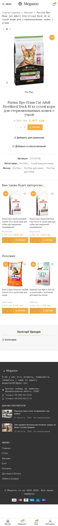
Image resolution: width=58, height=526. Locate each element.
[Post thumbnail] (7, 414)
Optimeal (33, 302)
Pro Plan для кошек (33, 168)
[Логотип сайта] (29, 4)
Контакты (6, 468)
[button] (15, 240)
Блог (4, 463)
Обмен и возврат (10, 479)
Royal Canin (7, 232)
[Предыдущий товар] (3, 29)
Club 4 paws (7, 302)
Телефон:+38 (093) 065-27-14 (18, 398)
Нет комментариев (41, 418)
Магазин (28, 12)
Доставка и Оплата (11, 473)
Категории (10, 340)
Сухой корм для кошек (42, 163)
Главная (6, 448)
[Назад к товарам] (6, 29)
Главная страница (11, 12)
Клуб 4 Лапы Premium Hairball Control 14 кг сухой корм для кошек (15, 292)
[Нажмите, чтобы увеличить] (7, 83)
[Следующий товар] (10, 29)
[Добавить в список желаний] (24, 193)
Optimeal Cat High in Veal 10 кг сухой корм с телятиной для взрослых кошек (42, 292)
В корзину (35, 127)
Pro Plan (29, 92)
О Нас (5, 453)
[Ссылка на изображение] (10, 371)
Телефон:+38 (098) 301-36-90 (18, 395)
